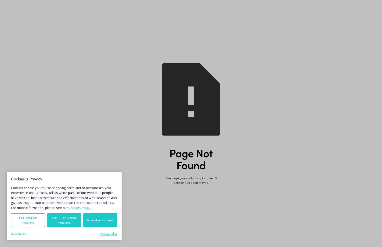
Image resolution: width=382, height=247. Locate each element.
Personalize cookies (28, 220)
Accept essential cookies (64, 220)
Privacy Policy (108, 234)
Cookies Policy (79, 207)
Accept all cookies (100, 220)
